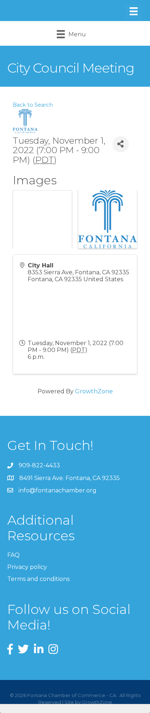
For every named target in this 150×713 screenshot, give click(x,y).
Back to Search (33, 105)
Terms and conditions (38, 578)
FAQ (13, 555)
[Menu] (134, 11)
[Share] (120, 144)
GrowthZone (94, 391)
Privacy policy (27, 567)
